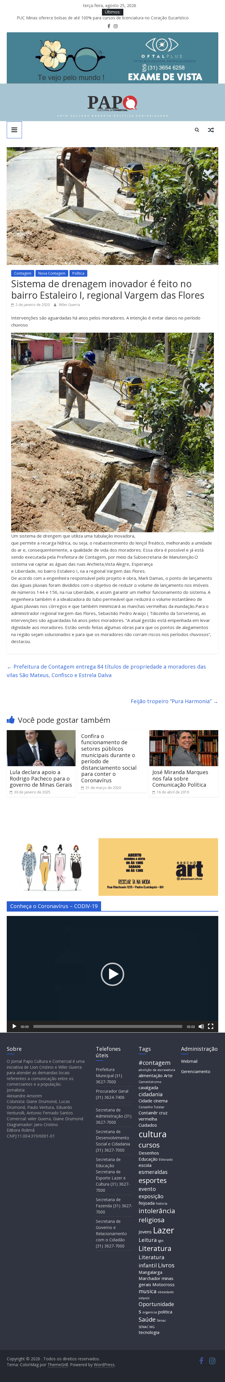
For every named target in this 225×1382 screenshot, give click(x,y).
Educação (148, 1159)
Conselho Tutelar (152, 1107)
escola (145, 1165)
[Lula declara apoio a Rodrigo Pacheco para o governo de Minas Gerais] (41, 733)
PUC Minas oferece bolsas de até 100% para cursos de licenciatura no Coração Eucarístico (103, 18)
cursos (149, 1145)
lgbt (160, 1241)
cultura (153, 1134)
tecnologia (149, 1332)
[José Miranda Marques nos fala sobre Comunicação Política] (183, 733)
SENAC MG (147, 1327)
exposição (151, 1196)
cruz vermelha (153, 1116)
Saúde (147, 1319)
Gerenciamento (195, 1071)
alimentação (151, 1075)
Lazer (163, 1230)
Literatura (155, 1248)
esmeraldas (153, 1171)
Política (78, 273)
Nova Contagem (51, 273)
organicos (149, 1312)
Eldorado (166, 1159)
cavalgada (148, 1087)
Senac (161, 1320)
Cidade (145, 1101)
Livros (166, 1265)
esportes (153, 1180)
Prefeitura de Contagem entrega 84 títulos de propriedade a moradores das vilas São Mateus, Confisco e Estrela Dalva (106, 671)
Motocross (163, 1284)
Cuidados (148, 1125)
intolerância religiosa (157, 1215)
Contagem (22, 273)
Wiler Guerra (69, 304)
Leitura (148, 1239)
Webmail (189, 1061)
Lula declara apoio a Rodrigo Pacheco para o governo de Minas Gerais (41, 778)
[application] (112, 974)
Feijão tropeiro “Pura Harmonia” (174, 701)
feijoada (147, 1203)
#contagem (155, 1062)
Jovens (145, 1232)
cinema (161, 1101)
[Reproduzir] (14, 1026)
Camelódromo (150, 1082)
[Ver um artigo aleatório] (211, 129)
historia (161, 1203)
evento (147, 1188)
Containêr (148, 1113)
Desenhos (149, 1153)
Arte (168, 1075)
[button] (112, 974)
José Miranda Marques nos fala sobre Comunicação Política (180, 778)
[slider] (107, 1026)
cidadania (151, 1094)
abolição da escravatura (157, 1070)
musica (147, 1291)
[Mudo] (201, 1026)
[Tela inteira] (211, 1026)
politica (165, 1312)
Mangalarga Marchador (150, 1275)
